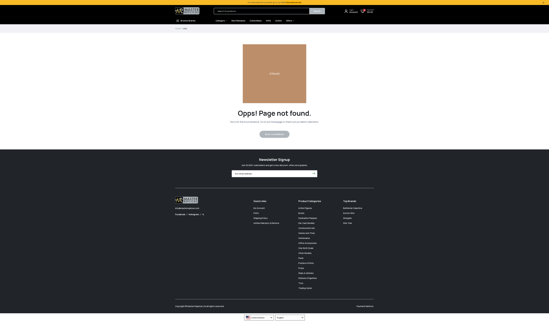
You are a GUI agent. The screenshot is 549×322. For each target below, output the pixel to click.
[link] (541, 301)
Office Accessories (307, 243)
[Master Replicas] (187, 11)
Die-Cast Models (306, 223)
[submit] (313, 173)
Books (301, 213)
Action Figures (305, 208)
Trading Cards (305, 288)
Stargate (347, 218)
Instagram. (194, 214)
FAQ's (256, 213)
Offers (289, 20)
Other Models (305, 253)
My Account (259, 208)
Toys (300, 283)
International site (293, 2)
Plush (301, 258)
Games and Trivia (306, 233)
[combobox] (259, 317)
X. (203, 214)
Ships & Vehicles (306, 273)
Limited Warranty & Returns (266, 223)
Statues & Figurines (307, 278)
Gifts (268, 20)
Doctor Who (349, 213)
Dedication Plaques (307, 218)
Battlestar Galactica (352, 208)
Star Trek (347, 223)
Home (178, 28)
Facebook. (180, 214)
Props (301, 268)
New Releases (238, 20)
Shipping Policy (260, 218)
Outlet (278, 20)
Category (220, 20)
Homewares (304, 238)
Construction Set (306, 228)
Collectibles (256, 20)
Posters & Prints (306, 263)
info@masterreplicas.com (187, 208)
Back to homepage (274, 134)
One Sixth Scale (305, 248)
